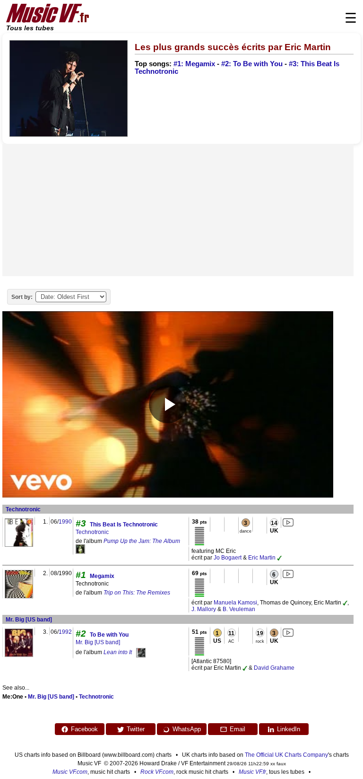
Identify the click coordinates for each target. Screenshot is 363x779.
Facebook (84, 729)
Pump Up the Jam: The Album (142, 541)
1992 (65, 632)
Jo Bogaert (228, 557)
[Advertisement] (178, 210)
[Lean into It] (141, 652)
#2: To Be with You (252, 64)
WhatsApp (187, 729)
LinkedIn (288, 729)
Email (237, 729)
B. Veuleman (239, 609)
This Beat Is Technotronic (124, 524)
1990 (65, 521)
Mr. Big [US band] (29, 619)
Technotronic (23, 509)
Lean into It (118, 652)
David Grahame (274, 668)
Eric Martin (262, 557)
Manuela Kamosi (235, 602)
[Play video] (168, 404)
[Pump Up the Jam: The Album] (80, 548)
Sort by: (22, 297)
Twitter (136, 729)
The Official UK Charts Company (286, 755)
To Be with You (109, 634)
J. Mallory (203, 609)
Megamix (102, 576)
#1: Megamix (194, 64)
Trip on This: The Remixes (137, 592)
